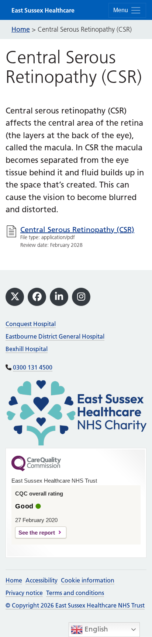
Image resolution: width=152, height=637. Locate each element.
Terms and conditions (75, 592)
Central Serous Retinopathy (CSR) (77, 229)
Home (14, 580)
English (95, 629)
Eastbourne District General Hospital (55, 336)
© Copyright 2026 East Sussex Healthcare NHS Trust (75, 605)
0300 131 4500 (32, 367)
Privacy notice (24, 592)
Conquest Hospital (31, 324)
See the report (36, 532)
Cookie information (87, 580)
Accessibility (41, 580)
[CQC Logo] (36, 469)
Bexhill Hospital (27, 349)
